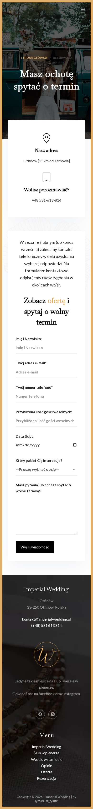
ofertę (56, 300)
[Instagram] (52, 714)
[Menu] (83, 11)
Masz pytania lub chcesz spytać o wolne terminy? (43, 488)
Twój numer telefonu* (34, 387)
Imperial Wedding (46, 746)
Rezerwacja (46, 778)
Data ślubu (25, 436)
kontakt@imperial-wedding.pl (46, 619)
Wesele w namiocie (46, 759)
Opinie (46, 765)
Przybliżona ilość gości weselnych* (44, 412)
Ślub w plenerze (46, 753)
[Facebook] (40, 714)
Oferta (46, 771)
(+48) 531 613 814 (46, 625)
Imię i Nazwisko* (29, 339)
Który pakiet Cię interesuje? (39, 460)
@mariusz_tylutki (46, 801)
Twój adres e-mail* (31, 363)
